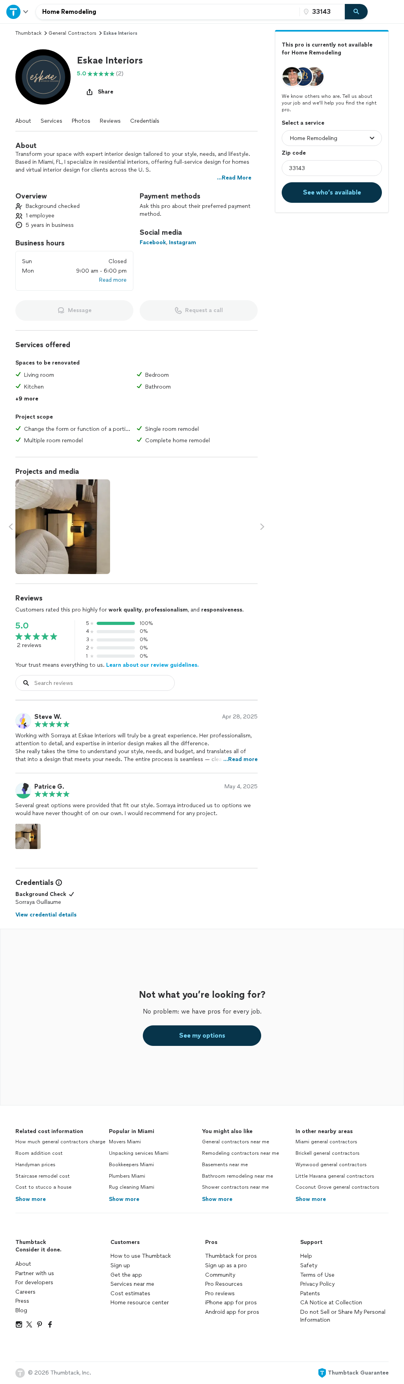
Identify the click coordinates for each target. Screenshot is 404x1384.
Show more (30, 1199)
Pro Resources (224, 1284)
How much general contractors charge (60, 1142)
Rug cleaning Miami (131, 1187)
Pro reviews (220, 1293)
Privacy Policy (317, 1284)
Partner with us (34, 1273)
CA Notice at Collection (331, 1302)
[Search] (356, 12)
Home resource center (139, 1302)
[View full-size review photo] (28, 836)
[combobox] (167, 11)
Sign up (120, 1265)
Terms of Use (317, 1275)
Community (220, 1275)
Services (51, 121)
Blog (21, 1310)
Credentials (144, 121)
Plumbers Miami (127, 1176)
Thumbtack (28, 33)
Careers (25, 1292)
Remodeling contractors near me (240, 1153)
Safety (308, 1265)
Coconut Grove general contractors (337, 1187)
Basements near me (225, 1164)
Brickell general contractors (327, 1153)
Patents (310, 1293)
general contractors (72, 33)
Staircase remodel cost (42, 1176)
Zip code (294, 153)
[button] (43, 77)
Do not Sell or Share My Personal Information (342, 1316)
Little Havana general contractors (335, 1176)
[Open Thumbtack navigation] (18, 11)
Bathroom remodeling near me (237, 1176)
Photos (81, 121)
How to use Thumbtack (140, 1256)
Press (22, 1301)
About (23, 121)
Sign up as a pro (226, 1265)
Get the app (126, 1275)
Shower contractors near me (235, 1187)
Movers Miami (125, 1142)
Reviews (110, 121)
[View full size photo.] (62, 526)
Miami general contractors (326, 1142)
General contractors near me (235, 1142)
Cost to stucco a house (43, 1187)
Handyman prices (35, 1164)
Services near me (132, 1284)
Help (306, 1256)
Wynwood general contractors (331, 1164)
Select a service (303, 123)
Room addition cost (39, 1153)
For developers (34, 1282)
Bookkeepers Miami (131, 1164)
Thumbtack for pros (231, 1256)
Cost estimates (130, 1293)
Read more (113, 280)
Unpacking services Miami (138, 1153)
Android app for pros (232, 1312)
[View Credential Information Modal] (58, 882)
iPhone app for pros (231, 1302)
